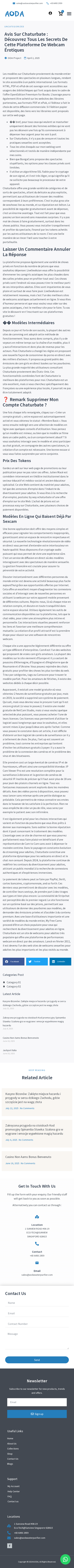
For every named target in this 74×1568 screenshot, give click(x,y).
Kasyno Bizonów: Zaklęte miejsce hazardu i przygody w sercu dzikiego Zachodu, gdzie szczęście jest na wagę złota (33, 1098)
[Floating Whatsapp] (65, 1559)
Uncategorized (14, 26)
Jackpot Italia (10, 1050)
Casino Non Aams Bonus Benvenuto (21, 1037)
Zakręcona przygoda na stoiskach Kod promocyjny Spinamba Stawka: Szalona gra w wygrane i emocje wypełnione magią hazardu (34, 1021)
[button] (69, 13)
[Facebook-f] (9, 1545)
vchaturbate (44, 497)
